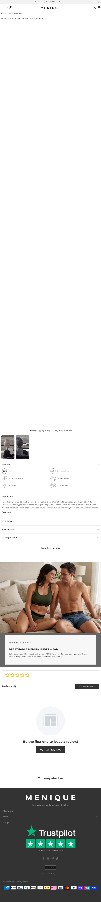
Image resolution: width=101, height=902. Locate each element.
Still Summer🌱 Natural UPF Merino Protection (50, 2)
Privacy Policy (22, 881)
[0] (8, 8)
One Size (5, 415)
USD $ (49, 867)
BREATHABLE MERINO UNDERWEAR (50, 614)
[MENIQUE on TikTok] (57, 858)
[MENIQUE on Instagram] (48, 858)
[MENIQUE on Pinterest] (53, 858)
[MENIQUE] (50, 8)
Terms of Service (7, 881)
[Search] (95, 8)
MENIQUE (52, 874)
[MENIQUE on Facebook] (44, 858)
